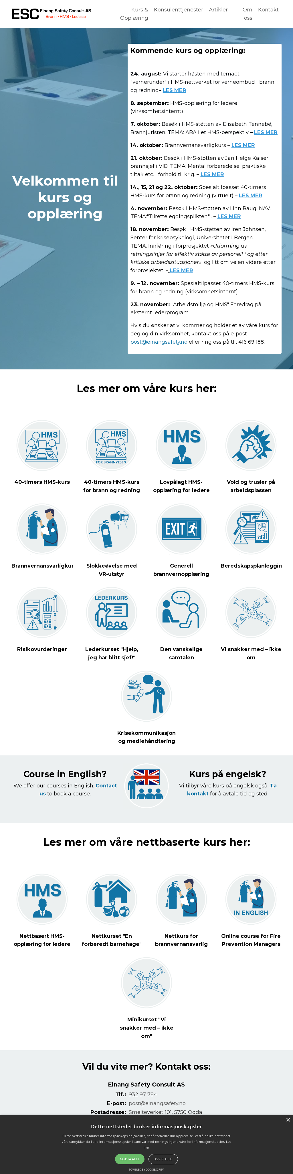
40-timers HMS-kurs (42, 482)
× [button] (288, 1120)
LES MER (174, 90)
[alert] (146, 1144)
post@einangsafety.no (158, 342)
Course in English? (65, 774)
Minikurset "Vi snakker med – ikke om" (146, 1027)
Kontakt (268, 10)
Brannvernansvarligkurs (44, 566)
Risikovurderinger (42, 649)
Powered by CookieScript (146, 1169)
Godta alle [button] (130, 1159)
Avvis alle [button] (163, 1159)
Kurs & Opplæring (134, 14)
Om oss (247, 14)
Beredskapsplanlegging (253, 566)
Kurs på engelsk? (227, 774)
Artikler (218, 10)
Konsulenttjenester (178, 10)
